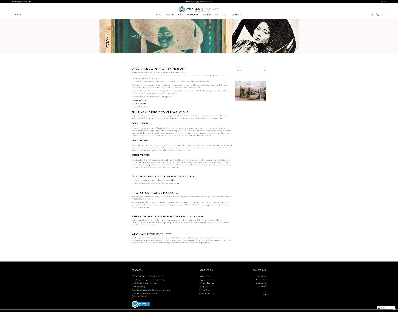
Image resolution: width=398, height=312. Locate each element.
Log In (382, 2)
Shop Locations (204, 276)
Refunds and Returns (139, 103)
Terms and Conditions (139, 107)
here (173, 180)
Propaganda (262, 286)
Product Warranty (205, 290)
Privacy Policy (204, 286)
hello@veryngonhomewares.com (21, 2)
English (383, 307)
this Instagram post (149, 165)
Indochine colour (261, 283)
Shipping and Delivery (139, 100)
